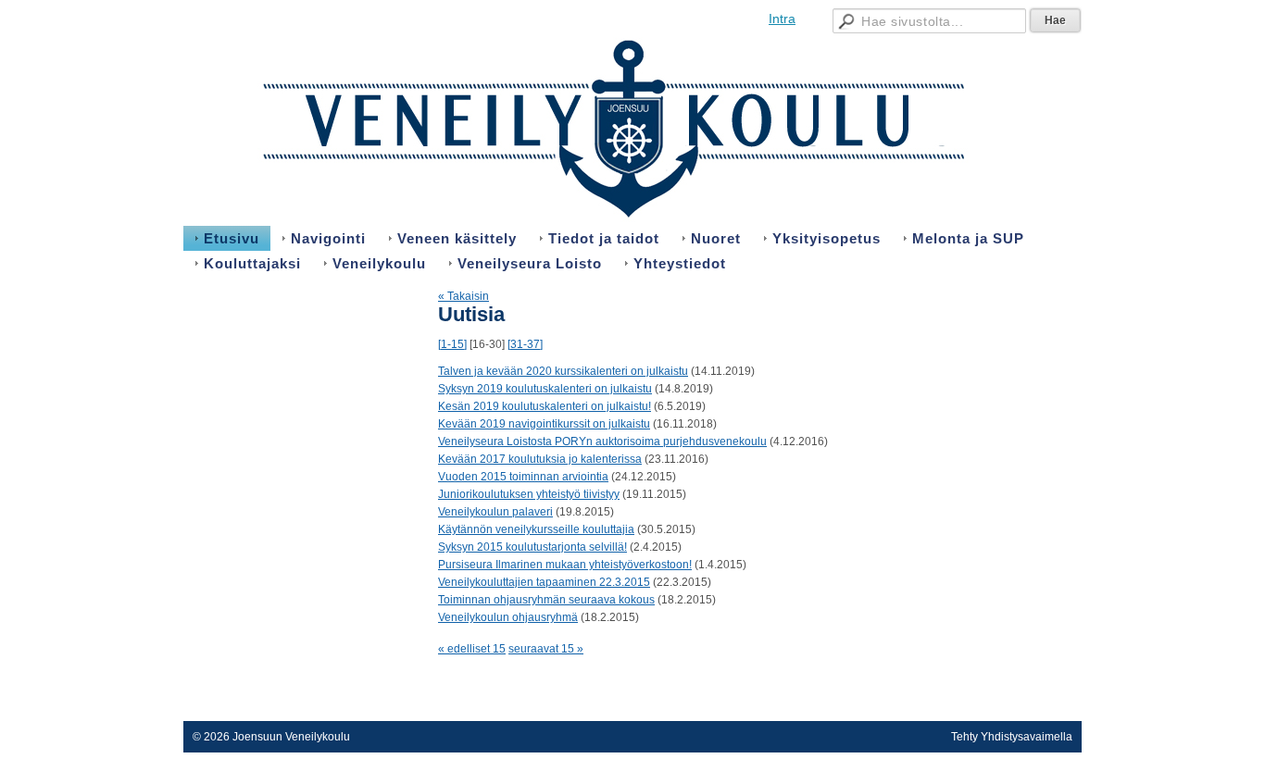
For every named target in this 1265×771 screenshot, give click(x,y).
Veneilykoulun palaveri (495, 511)
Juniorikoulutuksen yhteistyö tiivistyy (529, 494)
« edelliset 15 (472, 648)
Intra (782, 18)
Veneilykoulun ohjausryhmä (508, 617)
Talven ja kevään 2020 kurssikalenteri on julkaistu (563, 371)
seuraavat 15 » (545, 648)
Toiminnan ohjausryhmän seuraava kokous (546, 599)
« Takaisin (463, 296)
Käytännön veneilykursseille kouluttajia (536, 529)
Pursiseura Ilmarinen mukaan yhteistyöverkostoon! (565, 564)
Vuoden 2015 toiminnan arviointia (523, 476)
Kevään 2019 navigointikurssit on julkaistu (544, 423)
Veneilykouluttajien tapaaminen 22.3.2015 (544, 582)
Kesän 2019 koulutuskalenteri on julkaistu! (544, 406)
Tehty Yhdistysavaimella (1011, 736)
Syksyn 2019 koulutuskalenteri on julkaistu (545, 388)
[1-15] (452, 344)
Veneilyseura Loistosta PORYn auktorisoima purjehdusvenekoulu (602, 441)
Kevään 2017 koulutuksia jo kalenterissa (540, 459)
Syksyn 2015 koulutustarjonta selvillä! (532, 547)
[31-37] (525, 344)
